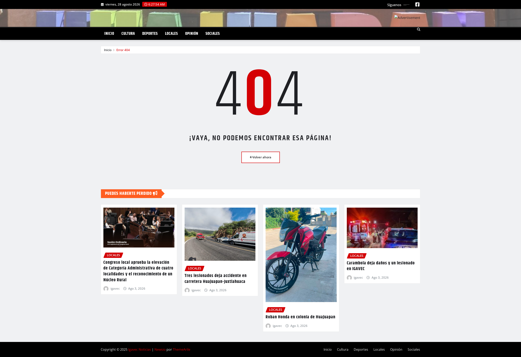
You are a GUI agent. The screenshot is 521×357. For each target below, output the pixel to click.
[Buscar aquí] (418, 29)
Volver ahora (262, 157)
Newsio (160, 349)
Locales (171, 34)
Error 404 (123, 50)
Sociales (213, 34)
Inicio (109, 34)
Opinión (191, 34)
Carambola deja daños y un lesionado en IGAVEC (381, 266)
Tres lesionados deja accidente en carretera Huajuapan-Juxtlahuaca (216, 278)
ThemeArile (181, 349)
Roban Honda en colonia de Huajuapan (300, 317)
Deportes (150, 34)
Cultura (128, 34)
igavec (115, 288)
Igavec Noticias (139, 349)
